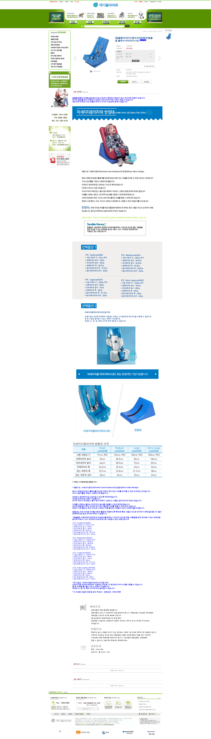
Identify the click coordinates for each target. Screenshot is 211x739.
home (144, 31)
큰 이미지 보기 (96, 71)
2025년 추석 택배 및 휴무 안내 (147, 709)
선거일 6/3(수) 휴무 (144, 701)
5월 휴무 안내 (142, 704)
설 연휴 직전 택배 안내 (145, 707)
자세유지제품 (152, 31)
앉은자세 (159, 31)
